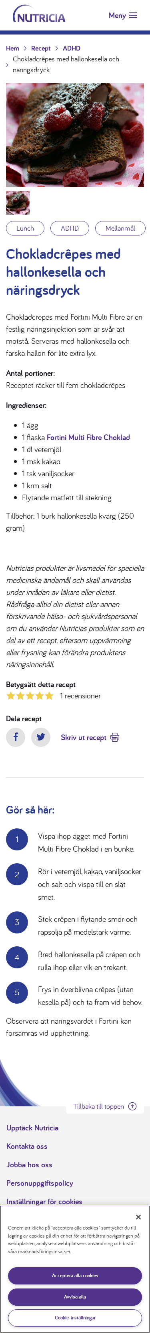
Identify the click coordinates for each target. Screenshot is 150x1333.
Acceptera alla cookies (75, 1275)
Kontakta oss (27, 1146)
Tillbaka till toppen (98, 1106)
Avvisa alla (75, 1296)
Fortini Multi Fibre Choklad (88, 437)
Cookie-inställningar (75, 1317)
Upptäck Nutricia (32, 1127)
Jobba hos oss (29, 1164)
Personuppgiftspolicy (39, 1183)
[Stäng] (138, 1217)
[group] (75, 135)
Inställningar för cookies (44, 1201)
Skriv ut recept (83, 737)
